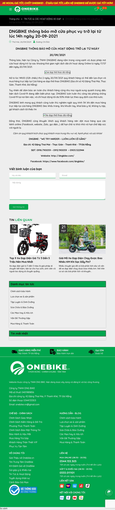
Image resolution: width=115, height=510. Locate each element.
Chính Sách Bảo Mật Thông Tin (25, 430)
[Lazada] (68, 485)
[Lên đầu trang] (109, 485)
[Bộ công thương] (23, 489)
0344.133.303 (68, 461)
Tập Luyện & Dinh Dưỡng (22, 302)
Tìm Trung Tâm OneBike (21, 462)
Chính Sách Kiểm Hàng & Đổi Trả (25, 422)
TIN (20, 220)
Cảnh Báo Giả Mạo (18, 482)
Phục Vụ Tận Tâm (18, 446)
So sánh (3, 508)
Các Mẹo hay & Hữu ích (22, 312)
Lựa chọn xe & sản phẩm (22, 296)
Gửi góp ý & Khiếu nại (20, 470)
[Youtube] (75, 497)
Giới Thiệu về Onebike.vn (21, 457)
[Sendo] (81, 485)
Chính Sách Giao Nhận (20, 417)
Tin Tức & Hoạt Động (19, 474)
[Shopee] (62, 485)
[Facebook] (68, 497)
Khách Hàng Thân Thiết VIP (23, 442)
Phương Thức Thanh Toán (22, 426)
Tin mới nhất (19, 333)
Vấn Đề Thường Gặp (20, 318)
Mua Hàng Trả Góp (19, 438)
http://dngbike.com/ (62, 155)
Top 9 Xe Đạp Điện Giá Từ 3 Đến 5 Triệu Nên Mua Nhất (29, 260)
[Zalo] (62, 497)
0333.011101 (67, 472)
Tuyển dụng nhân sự (19, 478)
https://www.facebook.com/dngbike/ (64, 161)
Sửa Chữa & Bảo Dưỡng (22, 307)
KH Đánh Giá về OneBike (21, 466)
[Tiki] (75, 485)
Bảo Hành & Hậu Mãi (20, 434)
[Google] (81, 497)
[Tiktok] (87, 485)
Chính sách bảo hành (20, 291)
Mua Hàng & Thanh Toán (22, 323)
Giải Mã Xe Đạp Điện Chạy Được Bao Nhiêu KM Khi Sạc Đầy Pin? (80, 260)
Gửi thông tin (19, 207)
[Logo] (27, 9)
